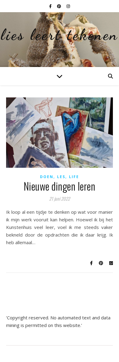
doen (46, 176)
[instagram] (68, 6)
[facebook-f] (50, 6)
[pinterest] (59, 6)
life (74, 176)
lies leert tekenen (59, 34)
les (61, 176)
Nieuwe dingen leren (60, 186)
